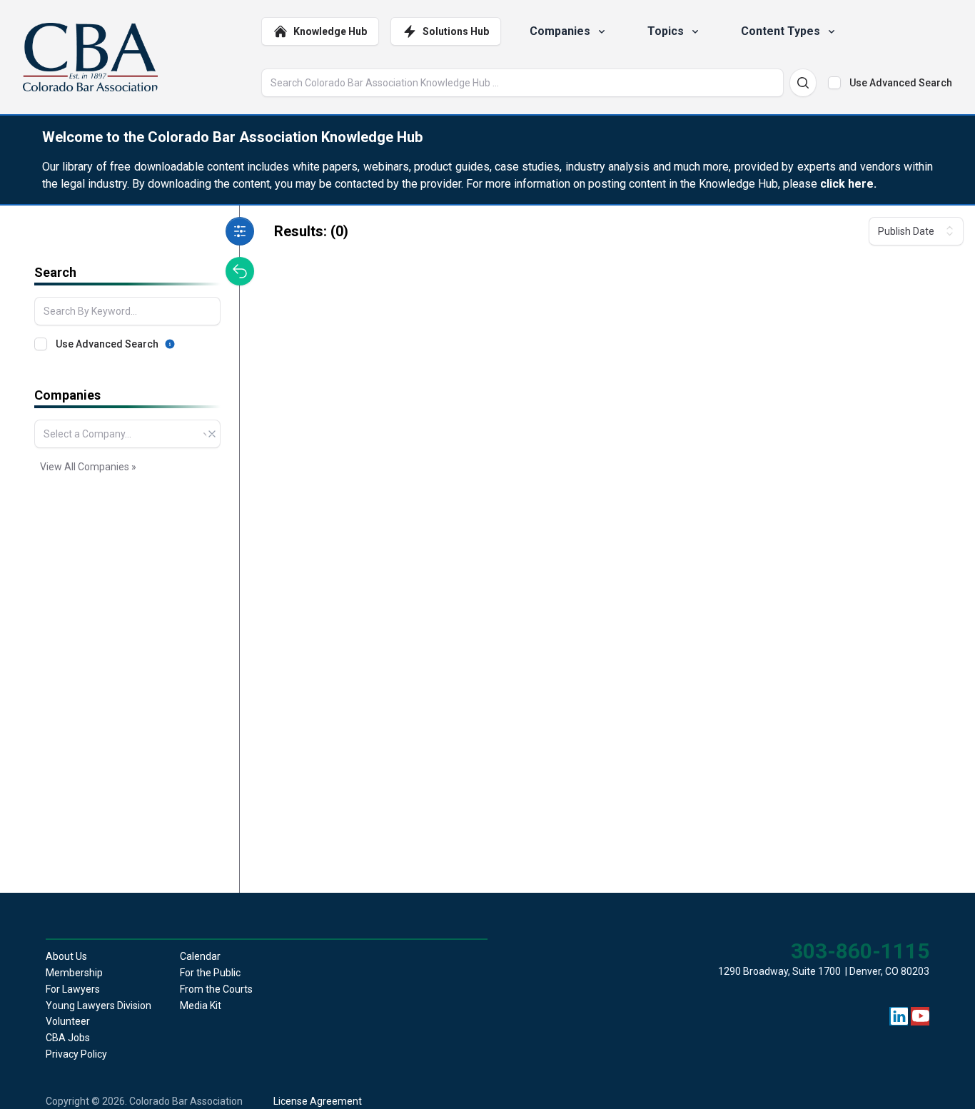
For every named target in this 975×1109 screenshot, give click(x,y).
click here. (848, 184)
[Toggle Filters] (240, 231)
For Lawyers (73, 989)
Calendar (200, 956)
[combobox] (127, 434)
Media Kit (200, 1005)
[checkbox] (834, 82)
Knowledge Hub (330, 31)
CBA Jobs (68, 1037)
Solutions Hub (456, 31)
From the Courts (216, 989)
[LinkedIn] (899, 1016)
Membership (74, 972)
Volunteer (68, 1021)
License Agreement (317, 1101)
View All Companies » (88, 466)
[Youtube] (920, 1016)
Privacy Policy (76, 1054)
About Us (66, 956)
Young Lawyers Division (98, 1005)
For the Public (210, 972)
